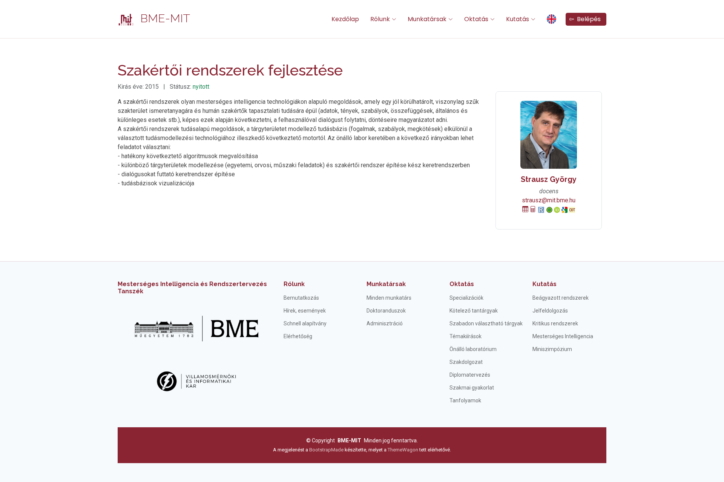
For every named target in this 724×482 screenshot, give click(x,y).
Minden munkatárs (389, 297)
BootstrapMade (326, 450)
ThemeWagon (403, 450)
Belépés (587, 19)
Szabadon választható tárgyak (486, 323)
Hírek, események (305, 310)
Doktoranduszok (386, 310)
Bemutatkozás (301, 297)
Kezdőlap (345, 19)
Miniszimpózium (552, 349)
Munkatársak (386, 284)
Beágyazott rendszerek (560, 297)
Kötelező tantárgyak (473, 310)
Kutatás (544, 284)
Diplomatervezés (469, 374)
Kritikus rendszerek (555, 323)
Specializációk (466, 297)
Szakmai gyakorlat (471, 387)
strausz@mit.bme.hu (548, 200)
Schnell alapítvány (305, 323)
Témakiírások (465, 336)
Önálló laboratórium (473, 349)
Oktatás (461, 284)
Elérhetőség (298, 336)
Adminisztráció (385, 323)
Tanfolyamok (465, 400)
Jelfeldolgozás (550, 310)
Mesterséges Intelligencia (562, 336)
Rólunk (294, 284)
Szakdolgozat (466, 362)
